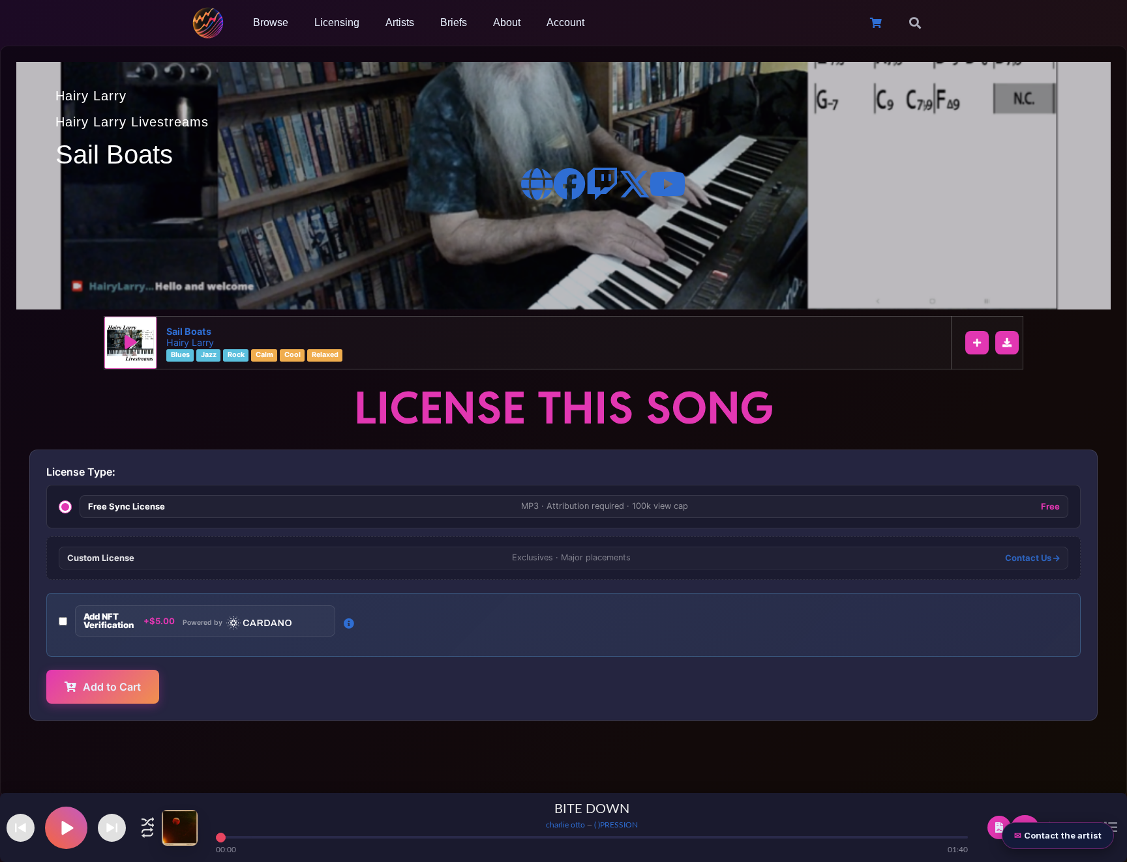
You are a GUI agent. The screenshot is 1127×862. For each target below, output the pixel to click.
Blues (180, 355)
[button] (915, 23)
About (506, 22)
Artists (399, 22)
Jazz (209, 355)
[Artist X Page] (634, 183)
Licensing (336, 22)
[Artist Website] (536, 183)
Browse (270, 22)
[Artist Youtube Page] (667, 183)
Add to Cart (112, 686)
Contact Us (1029, 558)
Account (565, 22)
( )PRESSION (616, 825)
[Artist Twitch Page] (602, 183)
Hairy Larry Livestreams (132, 122)
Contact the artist (1063, 835)
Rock (236, 355)
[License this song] (999, 827)
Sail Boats (188, 331)
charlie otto (565, 825)
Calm (264, 355)
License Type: (80, 472)
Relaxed (325, 355)
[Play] (130, 343)
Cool (292, 355)
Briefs (453, 22)
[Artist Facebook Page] (569, 183)
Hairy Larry (91, 96)
